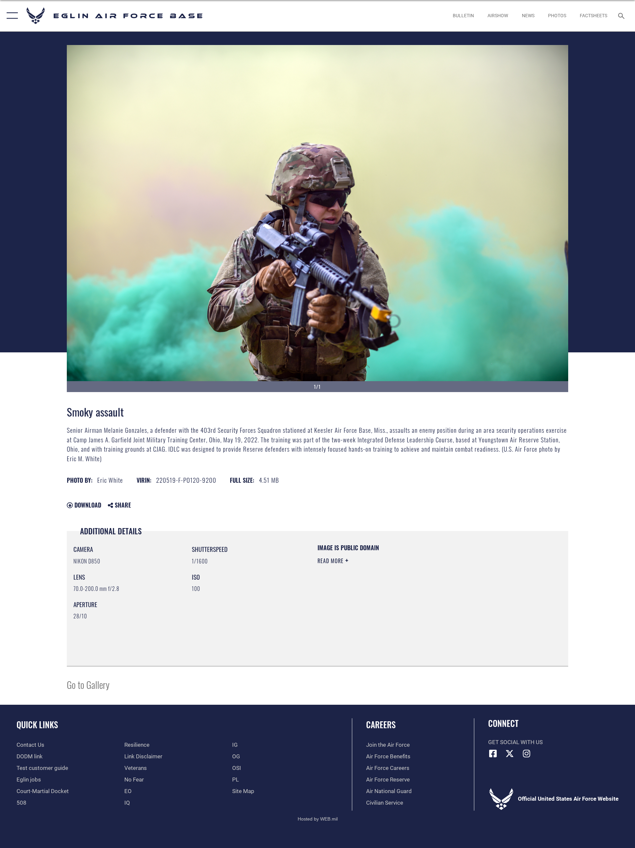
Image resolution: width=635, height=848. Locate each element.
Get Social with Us (515, 742)
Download (87, 505)
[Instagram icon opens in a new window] (526, 753)
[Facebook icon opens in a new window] (493, 753)
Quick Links (37, 724)
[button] (10, 15)
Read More (331, 561)
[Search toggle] (622, 15)
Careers (381, 724)
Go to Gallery (88, 684)
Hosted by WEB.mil (318, 819)
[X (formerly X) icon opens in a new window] (510, 753)
